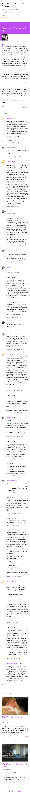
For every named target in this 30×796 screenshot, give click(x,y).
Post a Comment (6, 684)
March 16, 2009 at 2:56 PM (13, 576)
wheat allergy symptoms (12, 663)
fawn (7, 322)
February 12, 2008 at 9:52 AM (14, 513)
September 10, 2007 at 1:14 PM (14, 458)
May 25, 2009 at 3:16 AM (13, 597)
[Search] (23, 3)
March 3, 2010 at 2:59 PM (13, 622)
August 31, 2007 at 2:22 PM (13, 262)
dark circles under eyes (19, 522)
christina (8, 354)
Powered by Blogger (15, 791)
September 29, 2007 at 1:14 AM (14, 475)
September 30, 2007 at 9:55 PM (14, 492)
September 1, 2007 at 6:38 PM (14, 390)
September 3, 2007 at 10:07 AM (14, 436)
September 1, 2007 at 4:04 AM (14, 329)
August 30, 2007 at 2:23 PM (13, 142)
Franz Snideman (10, 250)
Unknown (9, 118)
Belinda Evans (10, 581)
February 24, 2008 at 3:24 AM (14, 525)
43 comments (11, 783)
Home (3, 17)
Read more (25, 736)
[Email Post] (3, 107)
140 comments (11, 736)
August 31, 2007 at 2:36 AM (13, 206)
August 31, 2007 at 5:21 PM (13, 317)
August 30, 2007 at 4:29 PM (13, 156)
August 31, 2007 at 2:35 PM (13, 272)
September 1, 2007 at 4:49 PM (14, 349)
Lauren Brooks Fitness (9, 5)
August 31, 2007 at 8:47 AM (13, 245)
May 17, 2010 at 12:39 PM (13, 658)
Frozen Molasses (10, 161)
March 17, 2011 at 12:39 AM (14, 680)
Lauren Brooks (10, 147)
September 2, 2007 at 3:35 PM (14, 412)
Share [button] (24, 107)
